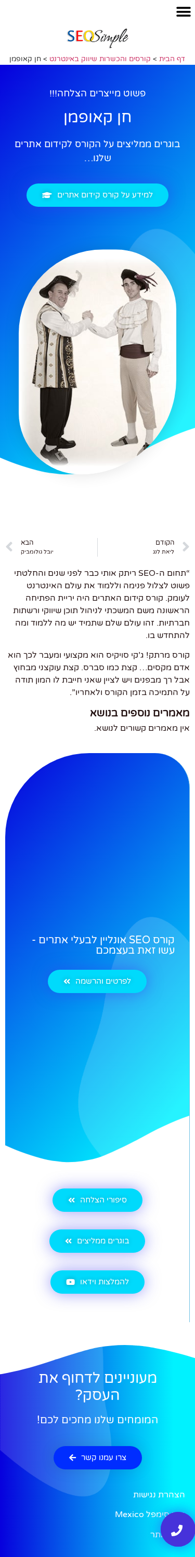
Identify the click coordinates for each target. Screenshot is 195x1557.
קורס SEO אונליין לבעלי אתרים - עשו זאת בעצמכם (103, 945)
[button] (183, 11)
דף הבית (172, 59)
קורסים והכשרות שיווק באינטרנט (100, 59)
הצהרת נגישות (159, 1495)
